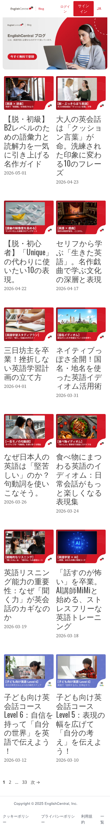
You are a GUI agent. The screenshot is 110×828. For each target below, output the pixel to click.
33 (24, 782)
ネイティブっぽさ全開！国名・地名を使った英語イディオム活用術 (79, 367)
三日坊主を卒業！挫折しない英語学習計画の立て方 (26, 363)
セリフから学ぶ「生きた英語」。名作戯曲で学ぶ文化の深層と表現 (79, 260)
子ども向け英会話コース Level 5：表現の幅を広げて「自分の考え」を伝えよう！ (80, 723)
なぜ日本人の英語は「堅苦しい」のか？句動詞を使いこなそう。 (27, 474)
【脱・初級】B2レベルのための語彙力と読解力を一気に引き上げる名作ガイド (27, 141)
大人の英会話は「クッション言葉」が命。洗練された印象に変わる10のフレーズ (79, 145)
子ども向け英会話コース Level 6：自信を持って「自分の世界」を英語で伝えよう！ (28, 723)
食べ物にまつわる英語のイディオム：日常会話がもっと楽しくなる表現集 (79, 478)
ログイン (65, 8)
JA (99, 8)
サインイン (83, 8)
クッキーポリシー (16, 819)
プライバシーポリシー (58, 819)
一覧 (102, 819)
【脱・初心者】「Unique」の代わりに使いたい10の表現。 (28, 260)
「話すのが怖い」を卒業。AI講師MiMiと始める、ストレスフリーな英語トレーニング (79, 598)
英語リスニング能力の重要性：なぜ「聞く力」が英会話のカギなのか (27, 594)
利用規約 (86, 819)
